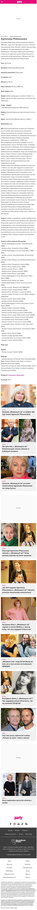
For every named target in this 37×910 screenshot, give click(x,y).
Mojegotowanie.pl (9, 874)
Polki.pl (28, 861)
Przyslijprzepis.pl (27, 867)
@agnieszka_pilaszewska (16, 375)
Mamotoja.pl (9, 871)
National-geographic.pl (9, 877)
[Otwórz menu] (2, 2)
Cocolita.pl (9, 867)
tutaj (16, 907)
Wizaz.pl (27, 874)
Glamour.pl (9, 864)
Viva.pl (27, 871)
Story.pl (28, 877)
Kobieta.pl (27, 864)
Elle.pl (9, 861)
